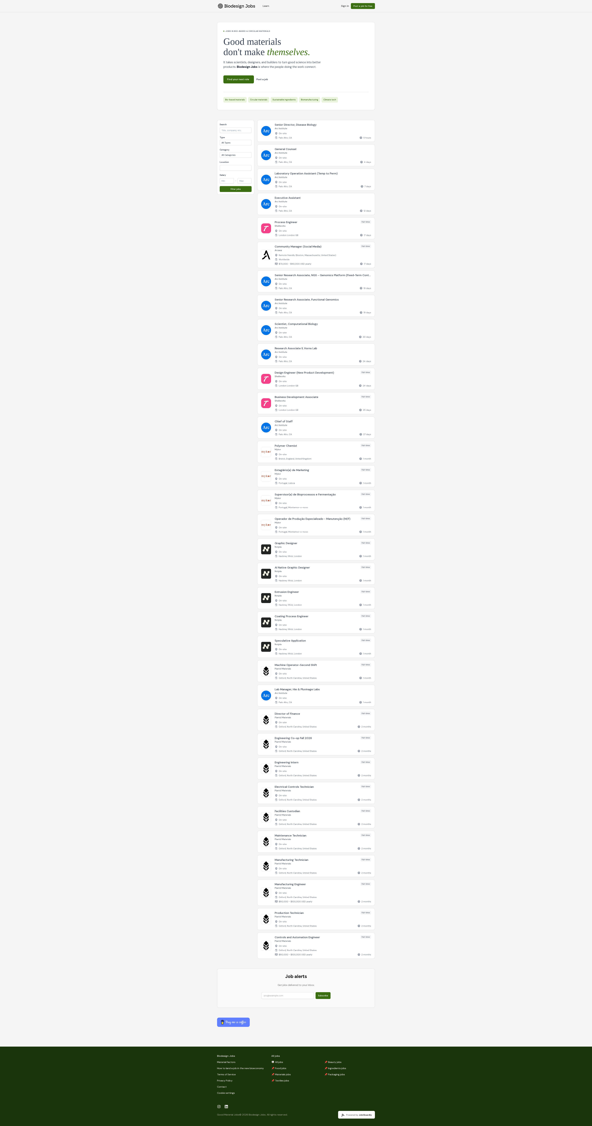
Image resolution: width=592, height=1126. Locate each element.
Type (222, 137)
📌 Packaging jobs (334, 1074)
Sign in (345, 6)
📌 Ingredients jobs (335, 1068)
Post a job (262, 79)
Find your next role (238, 79)
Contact (222, 1086)
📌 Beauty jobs (332, 1062)
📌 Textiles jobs (280, 1080)
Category (224, 149)
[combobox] (236, 168)
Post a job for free (363, 6)
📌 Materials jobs (281, 1074)
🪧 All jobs (277, 1062)
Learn (266, 6)
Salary (223, 175)
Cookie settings (226, 1093)
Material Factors (226, 1062)
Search (223, 124)
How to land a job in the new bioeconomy (240, 1068)
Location (224, 162)
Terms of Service (226, 1074)
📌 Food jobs (278, 1068)
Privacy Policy (224, 1080)
